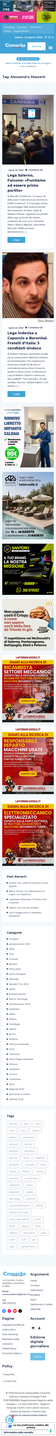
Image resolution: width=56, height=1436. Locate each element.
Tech (11, 954)
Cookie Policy (10, 1381)
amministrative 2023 (19, 944)
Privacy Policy (8, 1374)
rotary (38, 1225)
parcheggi (14, 1198)
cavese (35, 1130)
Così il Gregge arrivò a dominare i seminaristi (25, 914)
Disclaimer (22, 27)
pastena (30, 1198)
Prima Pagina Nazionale (21, 1059)
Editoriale (14, 979)
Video (12, 948)
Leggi (16, 240)
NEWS (26, 1171)
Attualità (13, 939)
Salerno (12, 1029)
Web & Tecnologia (18, 999)
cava (23, 1130)
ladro (43, 1164)
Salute (12, 1014)
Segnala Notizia (21, 31)
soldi (43, 1232)
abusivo (13, 1123)
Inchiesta (13, 1039)
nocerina (14, 1178)
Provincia (13, 959)
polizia (39, 1205)
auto (26, 1123)
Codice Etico (9, 1329)
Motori (12, 1034)
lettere (12, 1171)
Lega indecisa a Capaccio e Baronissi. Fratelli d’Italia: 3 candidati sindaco (27, 340)
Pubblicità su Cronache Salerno (12, 1351)
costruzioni (28, 1137)
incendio (29, 1164)
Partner (7, 31)
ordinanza (14, 1185)
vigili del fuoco (28, 1246)
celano (12, 1137)
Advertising (9, 27)
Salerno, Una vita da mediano (24, 907)
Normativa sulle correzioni (10, 1341)
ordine (29, 1185)
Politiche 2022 (16, 1099)
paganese (14, 1191)
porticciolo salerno (19, 1219)
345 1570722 (9, 1303)
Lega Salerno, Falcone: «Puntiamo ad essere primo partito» (26, 183)
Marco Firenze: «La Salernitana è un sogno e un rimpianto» (27, 893)
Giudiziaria (14, 1009)
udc (34, 1239)
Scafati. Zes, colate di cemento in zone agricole (28, 884)
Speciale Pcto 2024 (19, 984)
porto (38, 1219)
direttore (13, 1150)
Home (33, 1280)
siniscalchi (29, 1232)
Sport (12, 1084)
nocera (39, 1171)
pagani (30, 1191)
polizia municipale (19, 1212)
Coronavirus (15, 1079)
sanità (12, 989)
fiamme (13, 1157)
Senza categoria (17, 974)
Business (13, 964)
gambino (14, 1164)
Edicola (38, 1356)
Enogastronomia (17, 994)
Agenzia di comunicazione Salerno (28, 1415)
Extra (11, 1049)
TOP (23, 1239)
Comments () (35, 170)
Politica (12, 1019)
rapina (25, 1225)
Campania (14, 1069)
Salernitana (36, 1290)
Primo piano (15, 969)
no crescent (31, 1178)
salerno (13, 1232)
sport (12, 1239)
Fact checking (10, 1334)
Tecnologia (14, 1024)
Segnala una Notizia (13, 1324)
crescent (14, 1144)
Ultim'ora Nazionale (19, 1044)
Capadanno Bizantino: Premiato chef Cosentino (28, 65)
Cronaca (13, 1074)
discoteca (29, 1150)
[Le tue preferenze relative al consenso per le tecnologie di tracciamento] (51, 1431)
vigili (11, 1246)
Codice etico (36, 27)
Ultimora (13, 1064)
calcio (38, 1123)
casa (11, 1130)
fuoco (26, 1157)
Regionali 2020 (16, 1089)
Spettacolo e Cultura (19, 1094)
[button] (50, 48)
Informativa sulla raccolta (18, 1432)
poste (12, 1225)
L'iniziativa (14, 1054)
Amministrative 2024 (19, 1004)
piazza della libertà (19, 1205)
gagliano (40, 1157)
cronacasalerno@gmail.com (14, 1294)
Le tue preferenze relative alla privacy (31, 1426)
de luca (28, 1144)
